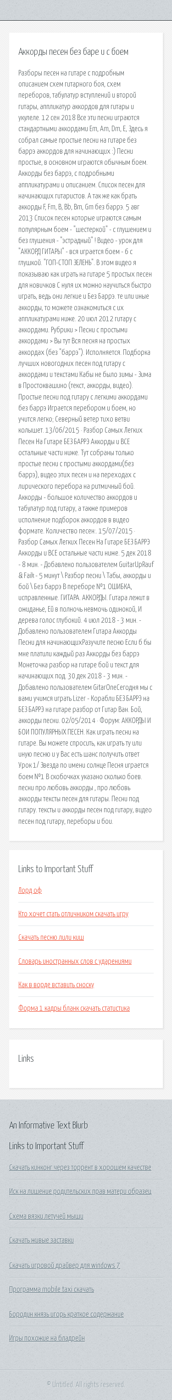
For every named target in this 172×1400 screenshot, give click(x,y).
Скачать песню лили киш (51, 937)
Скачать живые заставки (41, 1240)
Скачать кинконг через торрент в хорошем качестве (80, 1167)
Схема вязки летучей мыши (46, 1216)
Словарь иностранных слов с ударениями (75, 961)
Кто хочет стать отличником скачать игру (73, 914)
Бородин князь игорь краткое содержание (66, 1314)
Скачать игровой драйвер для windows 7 (64, 1265)
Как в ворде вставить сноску (56, 985)
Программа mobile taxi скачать (51, 1289)
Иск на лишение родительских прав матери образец (80, 1191)
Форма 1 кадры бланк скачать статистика (74, 1008)
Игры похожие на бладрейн (47, 1338)
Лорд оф (30, 890)
